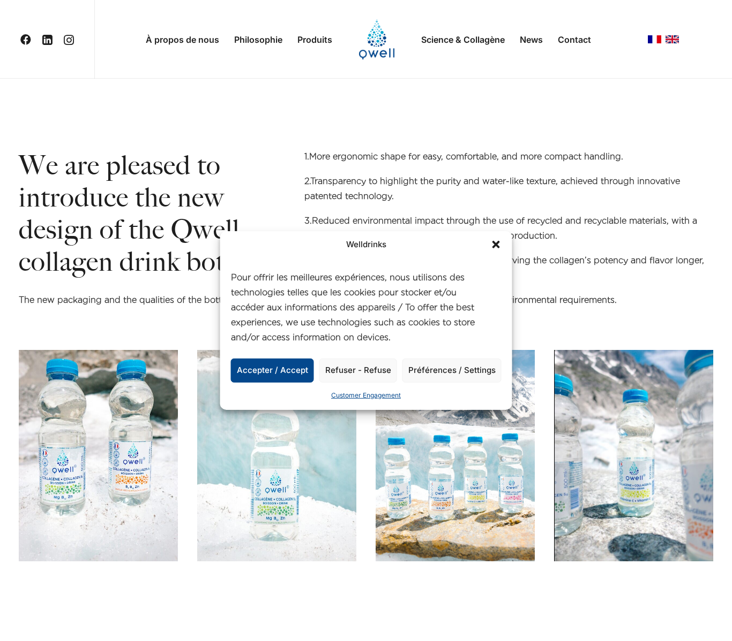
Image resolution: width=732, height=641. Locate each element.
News (531, 39)
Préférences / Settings (452, 370)
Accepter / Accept (272, 370)
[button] (496, 244)
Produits (314, 39)
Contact (574, 39)
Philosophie (258, 39)
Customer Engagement (366, 395)
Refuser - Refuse (358, 370)
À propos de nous (182, 39)
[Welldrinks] (376, 39)
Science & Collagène (463, 39)
